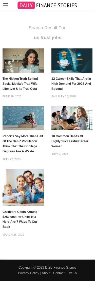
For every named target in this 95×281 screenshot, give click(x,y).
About (46, 273)
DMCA (72, 273)
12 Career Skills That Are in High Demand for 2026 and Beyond (71, 84)
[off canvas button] (5, 5)
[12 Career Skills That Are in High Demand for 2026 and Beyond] (72, 60)
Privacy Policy (28, 273)
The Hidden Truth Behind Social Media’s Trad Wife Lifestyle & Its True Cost (20, 84)
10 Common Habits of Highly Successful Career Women (69, 141)
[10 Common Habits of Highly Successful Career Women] (72, 118)
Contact (59, 273)
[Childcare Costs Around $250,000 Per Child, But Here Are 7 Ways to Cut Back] (23, 187)
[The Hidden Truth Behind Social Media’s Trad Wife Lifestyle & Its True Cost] (23, 60)
